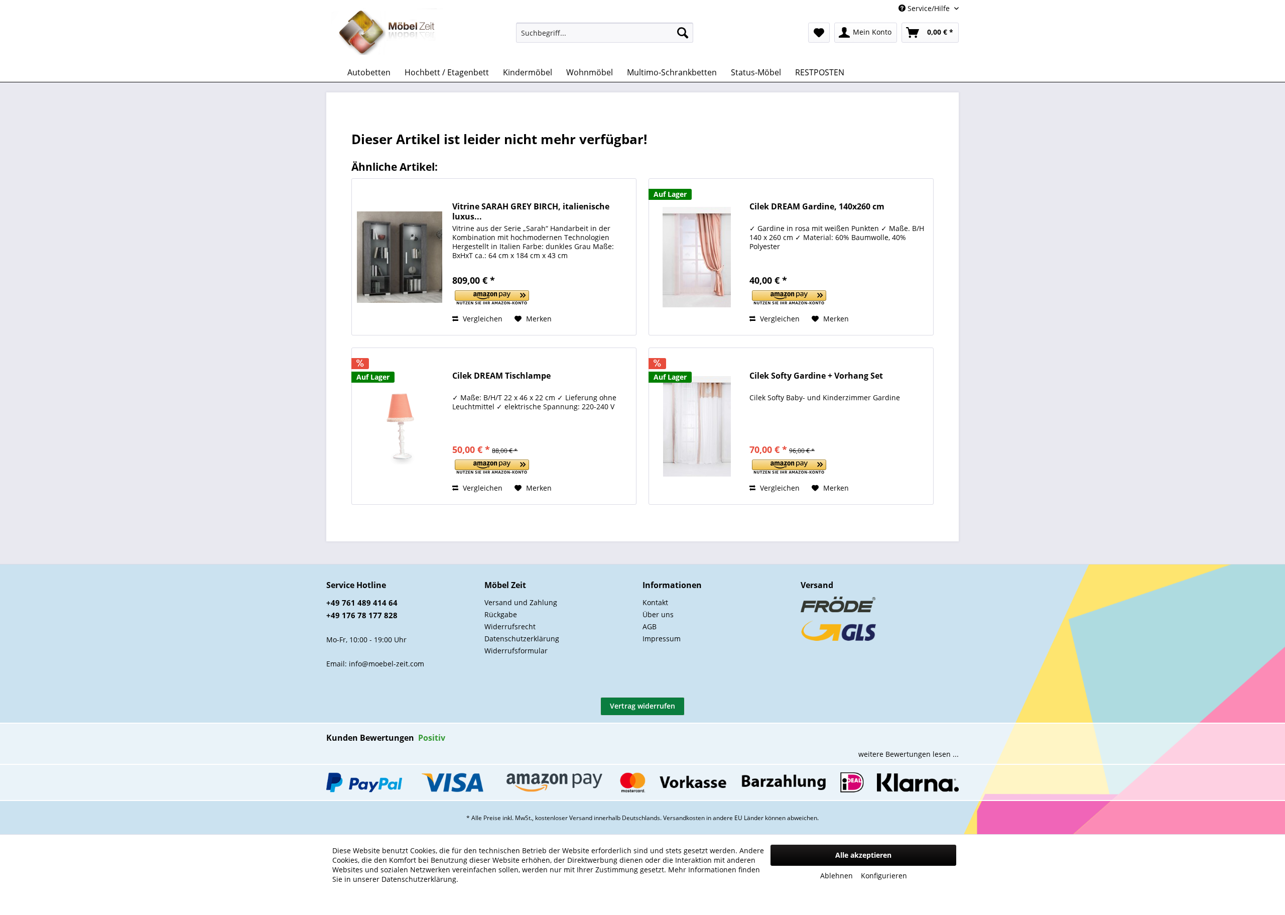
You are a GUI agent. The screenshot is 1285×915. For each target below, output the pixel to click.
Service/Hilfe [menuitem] (929, 8)
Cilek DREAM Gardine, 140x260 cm (816, 206)
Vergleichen (481, 318)
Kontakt (655, 602)
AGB (649, 626)
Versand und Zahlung (520, 602)
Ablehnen (836, 875)
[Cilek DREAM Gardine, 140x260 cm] (696, 257)
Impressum (661, 638)
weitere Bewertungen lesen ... (908, 754)
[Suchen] (682, 33)
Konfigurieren (884, 875)
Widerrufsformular (516, 650)
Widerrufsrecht (510, 626)
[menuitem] (604, 33)
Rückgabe (500, 614)
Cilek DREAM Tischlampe (501, 376)
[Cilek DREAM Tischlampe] (399, 426)
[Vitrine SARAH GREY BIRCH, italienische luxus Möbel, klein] (399, 257)
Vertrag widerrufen (642, 706)
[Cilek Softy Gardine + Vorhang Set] (696, 426)
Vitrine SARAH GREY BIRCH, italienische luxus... (530, 211)
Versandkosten (684, 818)
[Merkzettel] (819, 33)
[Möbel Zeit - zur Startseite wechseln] (387, 33)
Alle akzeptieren (863, 855)
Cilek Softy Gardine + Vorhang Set (816, 376)
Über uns (658, 614)
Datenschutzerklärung (521, 638)
